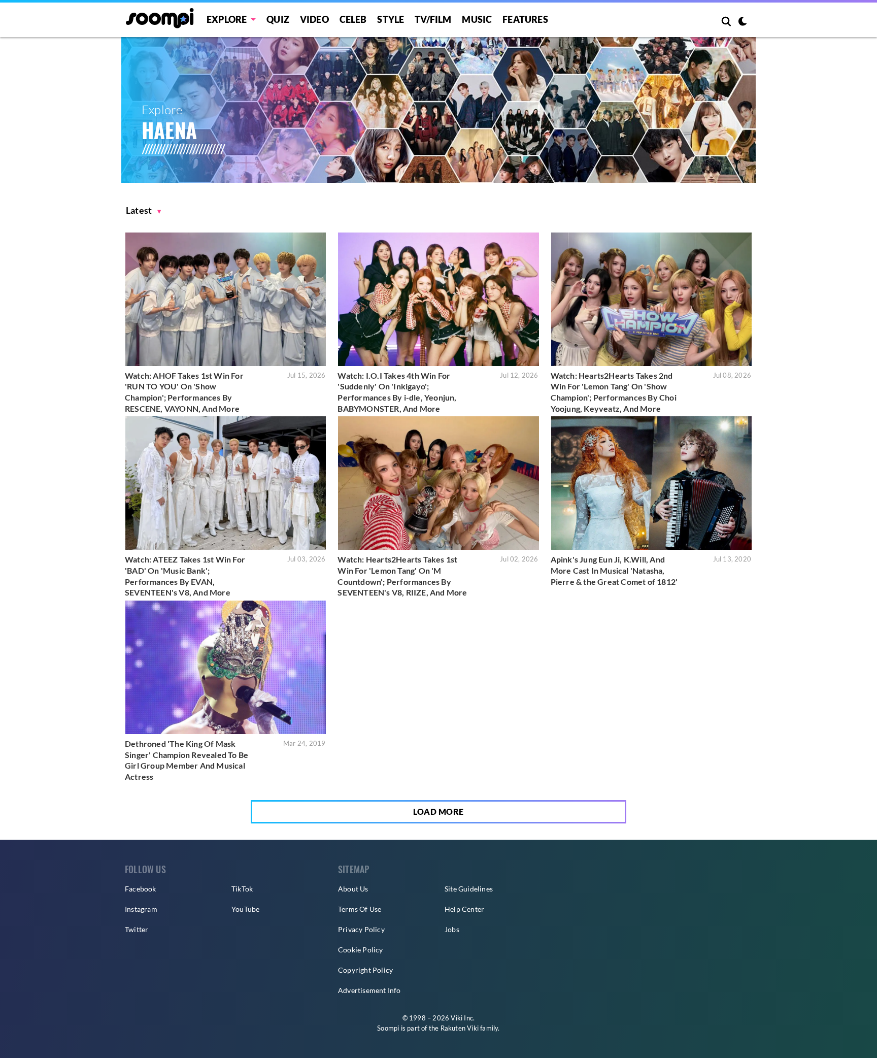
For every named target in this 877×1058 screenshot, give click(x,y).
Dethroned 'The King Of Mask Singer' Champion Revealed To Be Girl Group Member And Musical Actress (186, 760)
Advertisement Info (369, 990)
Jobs (452, 929)
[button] (143, 210)
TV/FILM (433, 19)
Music (477, 19)
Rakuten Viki (460, 1028)
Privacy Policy (361, 929)
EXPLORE (227, 19)
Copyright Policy (365, 970)
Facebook (140, 888)
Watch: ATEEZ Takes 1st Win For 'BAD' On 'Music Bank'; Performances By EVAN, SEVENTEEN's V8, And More (185, 575)
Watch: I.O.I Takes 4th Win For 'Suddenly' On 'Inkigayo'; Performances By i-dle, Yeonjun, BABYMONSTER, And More (397, 392)
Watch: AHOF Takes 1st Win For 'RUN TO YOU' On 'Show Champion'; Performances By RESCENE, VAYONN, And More (184, 392)
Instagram (141, 909)
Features (525, 19)
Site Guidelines (469, 888)
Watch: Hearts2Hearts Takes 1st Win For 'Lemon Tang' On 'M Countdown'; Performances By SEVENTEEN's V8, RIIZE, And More (402, 575)
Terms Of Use (359, 909)
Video (314, 19)
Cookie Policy (360, 949)
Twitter (136, 929)
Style (390, 19)
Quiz (277, 19)
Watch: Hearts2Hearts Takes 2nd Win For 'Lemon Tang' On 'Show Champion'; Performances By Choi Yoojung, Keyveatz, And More (614, 392)
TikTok (242, 888)
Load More (438, 811)
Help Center (464, 909)
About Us (353, 888)
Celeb (353, 19)
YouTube (245, 909)
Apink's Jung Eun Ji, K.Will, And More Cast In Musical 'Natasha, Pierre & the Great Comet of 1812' (614, 570)
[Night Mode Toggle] (742, 22)
